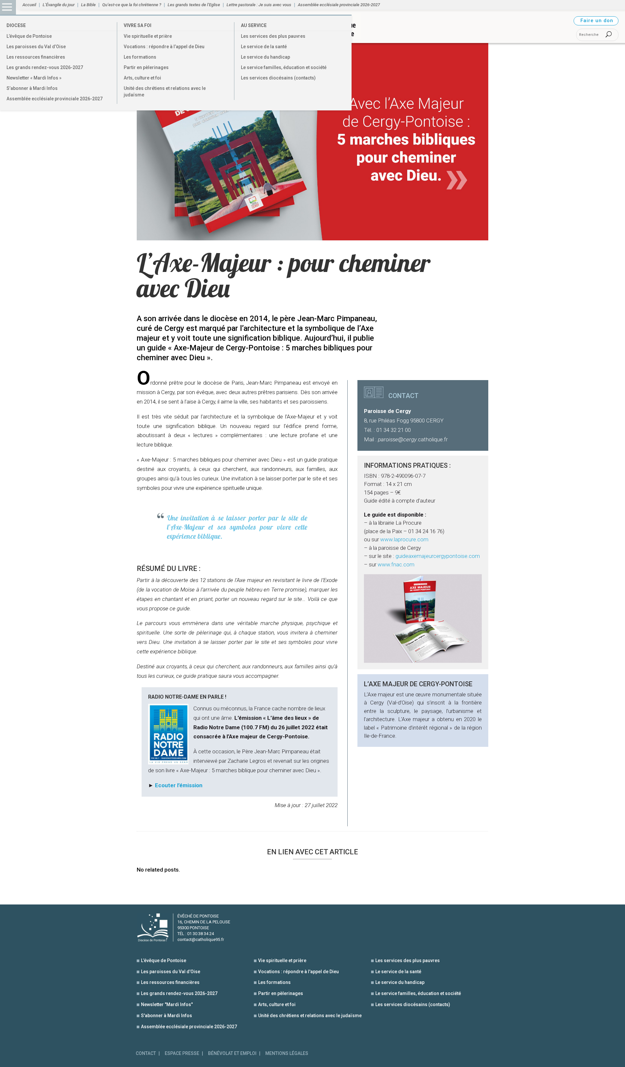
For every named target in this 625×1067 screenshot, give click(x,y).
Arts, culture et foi (142, 77)
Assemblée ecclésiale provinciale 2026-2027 (55, 98)
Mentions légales (286, 1053)
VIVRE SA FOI (137, 25)
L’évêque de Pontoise (29, 36)
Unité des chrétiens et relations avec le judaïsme (165, 91)
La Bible (88, 5)
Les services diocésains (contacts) (278, 77)
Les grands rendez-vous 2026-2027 (45, 67)
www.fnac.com (396, 564)
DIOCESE (16, 25)
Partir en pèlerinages (146, 67)
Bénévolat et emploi (232, 1053)
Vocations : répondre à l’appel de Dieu (164, 46)
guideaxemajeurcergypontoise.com (438, 556)
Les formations (140, 57)
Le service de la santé (264, 46)
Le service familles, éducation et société (283, 67)
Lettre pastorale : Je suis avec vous (259, 5)
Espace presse (182, 1053)
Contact (146, 1053)
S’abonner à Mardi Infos (32, 88)
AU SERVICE (254, 25)
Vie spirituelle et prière (148, 36)
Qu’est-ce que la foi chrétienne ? (131, 5)
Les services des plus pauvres (273, 36)
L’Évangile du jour (59, 5)
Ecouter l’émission (178, 785)
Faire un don (596, 20)
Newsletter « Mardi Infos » (34, 77)
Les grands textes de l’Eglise (194, 5)
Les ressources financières (36, 57)
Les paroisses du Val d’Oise (36, 46)
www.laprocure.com (404, 539)
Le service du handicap (265, 57)
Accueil (29, 5)
